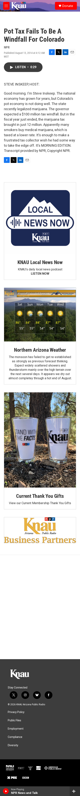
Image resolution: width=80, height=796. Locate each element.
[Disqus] (40, 607)
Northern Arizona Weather (40, 350)
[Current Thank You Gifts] (40, 440)
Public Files (14, 720)
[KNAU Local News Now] (40, 218)
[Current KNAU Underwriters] (40, 530)
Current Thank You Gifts (40, 496)
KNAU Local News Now (40, 262)
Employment (15, 728)
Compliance (15, 737)
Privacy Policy (16, 712)
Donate (67, 6)
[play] (5, 791)
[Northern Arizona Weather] (40, 314)
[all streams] (75, 791)
